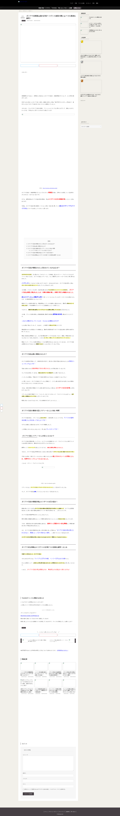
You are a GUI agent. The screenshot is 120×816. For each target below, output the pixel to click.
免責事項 (68, 811)
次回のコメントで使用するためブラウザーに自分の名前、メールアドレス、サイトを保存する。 (45, 789)
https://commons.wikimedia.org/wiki (50, 188)
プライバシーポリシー (53, 811)
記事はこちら (77, 8)
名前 (24, 773)
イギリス (23, 20)
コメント (25, 754)
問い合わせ (73, 811)
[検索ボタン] (100, 3)
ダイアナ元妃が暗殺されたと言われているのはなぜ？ (41, 243)
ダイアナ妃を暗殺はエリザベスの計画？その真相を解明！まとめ (44, 255)
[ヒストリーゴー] (22, 3)
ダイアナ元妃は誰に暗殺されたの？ (37, 246)
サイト (24, 784)
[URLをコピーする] (67, 65)
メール (25, 778)
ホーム (46, 811)
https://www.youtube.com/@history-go (30, 615)
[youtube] (60, 809)
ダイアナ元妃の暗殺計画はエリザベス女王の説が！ (41, 252)
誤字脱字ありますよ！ (62, 650)
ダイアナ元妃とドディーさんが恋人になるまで (41, 250)
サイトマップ (62, 811)
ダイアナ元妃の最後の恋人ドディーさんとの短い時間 (41, 248)
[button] (30, 65)
